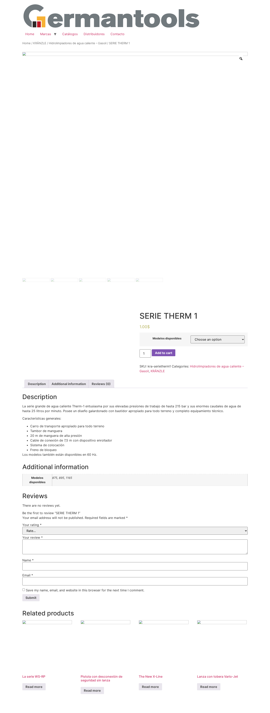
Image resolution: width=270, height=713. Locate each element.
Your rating (32, 524)
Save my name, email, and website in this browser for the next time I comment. (85, 590)
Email (27, 575)
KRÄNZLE (39, 43)
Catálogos (70, 34)
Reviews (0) (101, 384)
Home (29, 34)
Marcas (45, 34)
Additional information (69, 384)
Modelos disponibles (167, 338)
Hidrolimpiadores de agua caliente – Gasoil (77, 43)
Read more (33, 687)
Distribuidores (94, 34)
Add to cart (163, 353)
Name (28, 560)
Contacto (117, 34)
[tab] (37, 384)
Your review (32, 537)
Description (37, 384)
